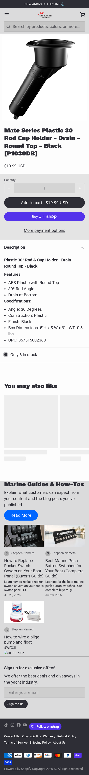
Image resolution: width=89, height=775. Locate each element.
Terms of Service (16, 742)
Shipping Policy (40, 742)
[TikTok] (6, 726)
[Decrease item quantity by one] (9, 188)
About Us (59, 742)
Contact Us (12, 736)
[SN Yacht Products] (44, 15)
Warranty (49, 736)
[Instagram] (12, 726)
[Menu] (8, 14)
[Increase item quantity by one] (80, 188)
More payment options (44, 230)
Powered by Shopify (17, 769)
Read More (21, 515)
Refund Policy (66, 736)
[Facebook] (19, 726)
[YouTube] (25, 726)
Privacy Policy (31, 736)
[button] (44, 202)
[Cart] (80, 14)
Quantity (10, 180)
